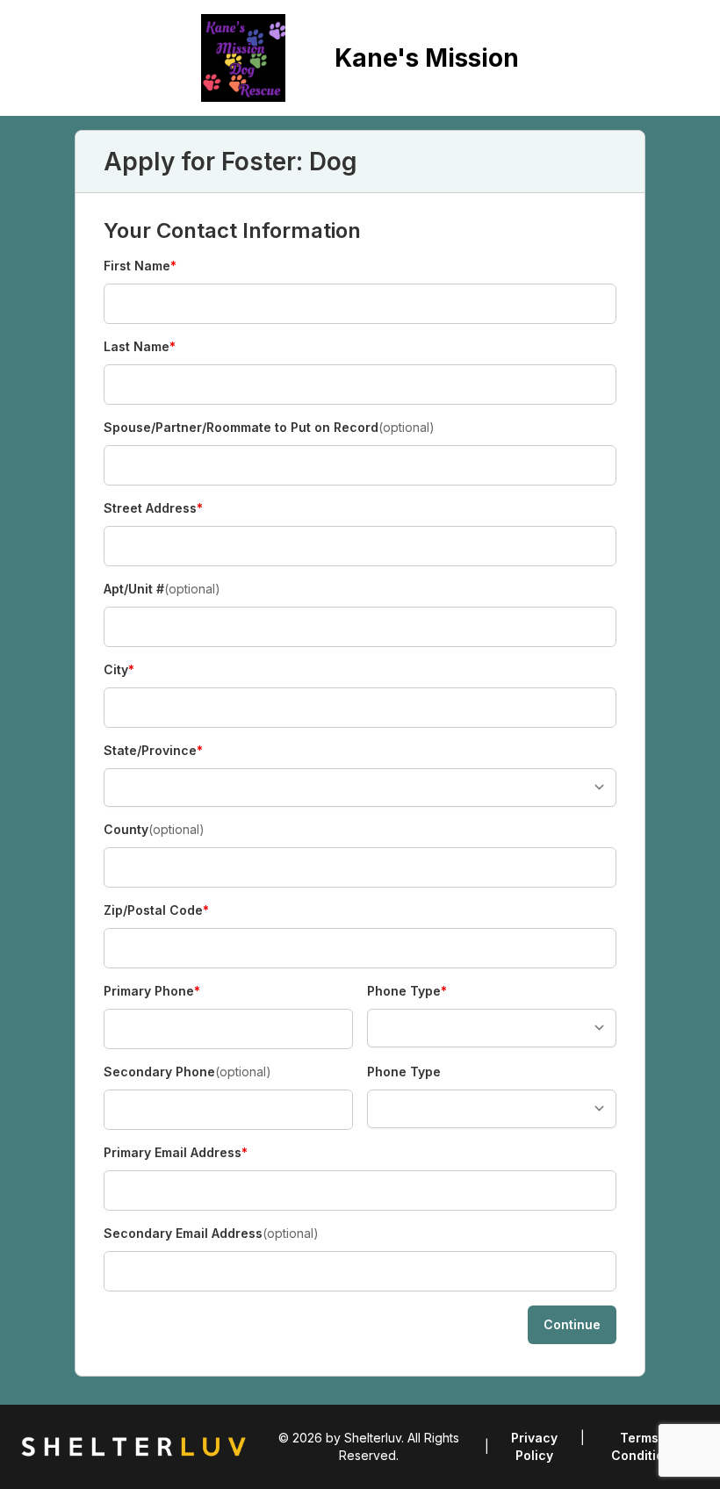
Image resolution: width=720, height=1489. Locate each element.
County (154, 829)
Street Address (153, 508)
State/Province (153, 751)
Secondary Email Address (211, 1233)
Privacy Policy (534, 1446)
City (134, 670)
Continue (572, 1324)
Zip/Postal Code (156, 911)
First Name (140, 266)
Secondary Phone (187, 1071)
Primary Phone (152, 991)
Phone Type (407, 991)
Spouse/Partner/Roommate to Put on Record (269, 427)
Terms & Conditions (645, 1446)
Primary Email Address (176, 1153)
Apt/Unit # (162, 588)
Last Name (140, 347)
